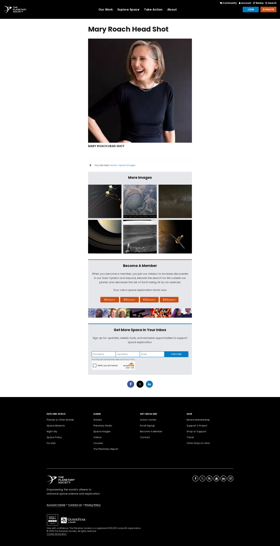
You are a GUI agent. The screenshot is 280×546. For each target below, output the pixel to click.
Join (250, 9)
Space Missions (56, 425)
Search (272, 3)
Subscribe (176, 354)
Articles (97, 419)
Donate (268, 9)
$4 (109, 299)
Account (246, 3)
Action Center (148, 419)
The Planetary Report (105, 449)
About (172, 9)
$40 (169, 299)
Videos (97, 437)
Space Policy (54, 437)
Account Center (56, 505)
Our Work (106, 9)
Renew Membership (198, 419)
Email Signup (147, 425)
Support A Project (197, 425)
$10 (129, 299)
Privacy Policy (129, 359)
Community (230, 3)
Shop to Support (196, 431)
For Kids (51, 443)
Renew (260, 3)
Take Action (153, 9)
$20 (149, 299)
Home (113, 165)
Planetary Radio (102, 425)
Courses (98, 443)
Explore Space (129, 9)
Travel (190, 437)
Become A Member (151, 431)
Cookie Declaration (57, 534)
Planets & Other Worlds (60, 419)
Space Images (127, 165)
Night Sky (52, 431)
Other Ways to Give (198, 443)
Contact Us (75, 505)
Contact (145, 437)
